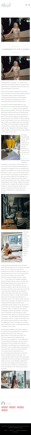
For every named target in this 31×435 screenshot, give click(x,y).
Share (5, 407)
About (12, 430)
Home (5, 430)
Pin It (5, 410)
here (27, 271)
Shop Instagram (22, 430)
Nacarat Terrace (8, 108)
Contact (15, 431)
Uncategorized (15, 46)
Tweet (13, 407)
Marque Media (18, 427)
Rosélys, (3, 279)
